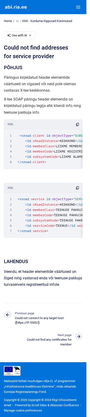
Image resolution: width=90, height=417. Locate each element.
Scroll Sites (39, 405)
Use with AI (19, 35)
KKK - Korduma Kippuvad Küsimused (47, 21)
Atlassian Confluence (64, 405)
